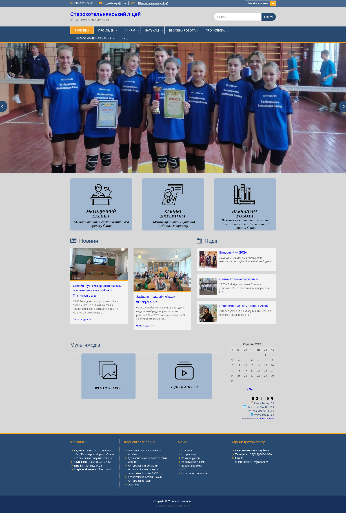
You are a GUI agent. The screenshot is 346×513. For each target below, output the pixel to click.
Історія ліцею (189, 454)
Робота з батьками (193, 461)
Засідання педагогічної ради (155, 297)
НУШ (124, 38)
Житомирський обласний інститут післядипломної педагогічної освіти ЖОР (143, 469)
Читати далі (80, 319)
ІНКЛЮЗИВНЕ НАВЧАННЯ (93, 38)
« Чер (250, 389)
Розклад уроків (190, 458)
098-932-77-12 (84, 3)
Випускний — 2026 (233, 252)
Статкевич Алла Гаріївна (252, 450)
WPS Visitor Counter (264, 418)
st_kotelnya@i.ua (114, 3)
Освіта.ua (133, 484)
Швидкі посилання (257, 3)
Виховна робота (191, 465)
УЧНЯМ (130, 30)
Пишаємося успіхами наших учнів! (243, 306)
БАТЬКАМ (152, 30)
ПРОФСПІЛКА (215, 30)
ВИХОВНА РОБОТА (182, 30)
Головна (186, 450)
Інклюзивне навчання (194, 473)
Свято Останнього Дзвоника (238, 279)
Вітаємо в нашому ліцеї (153, 3)
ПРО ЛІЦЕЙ (106, 30)
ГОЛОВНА (82, 30)
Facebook (105, 469)
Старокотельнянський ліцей (105, 14)
